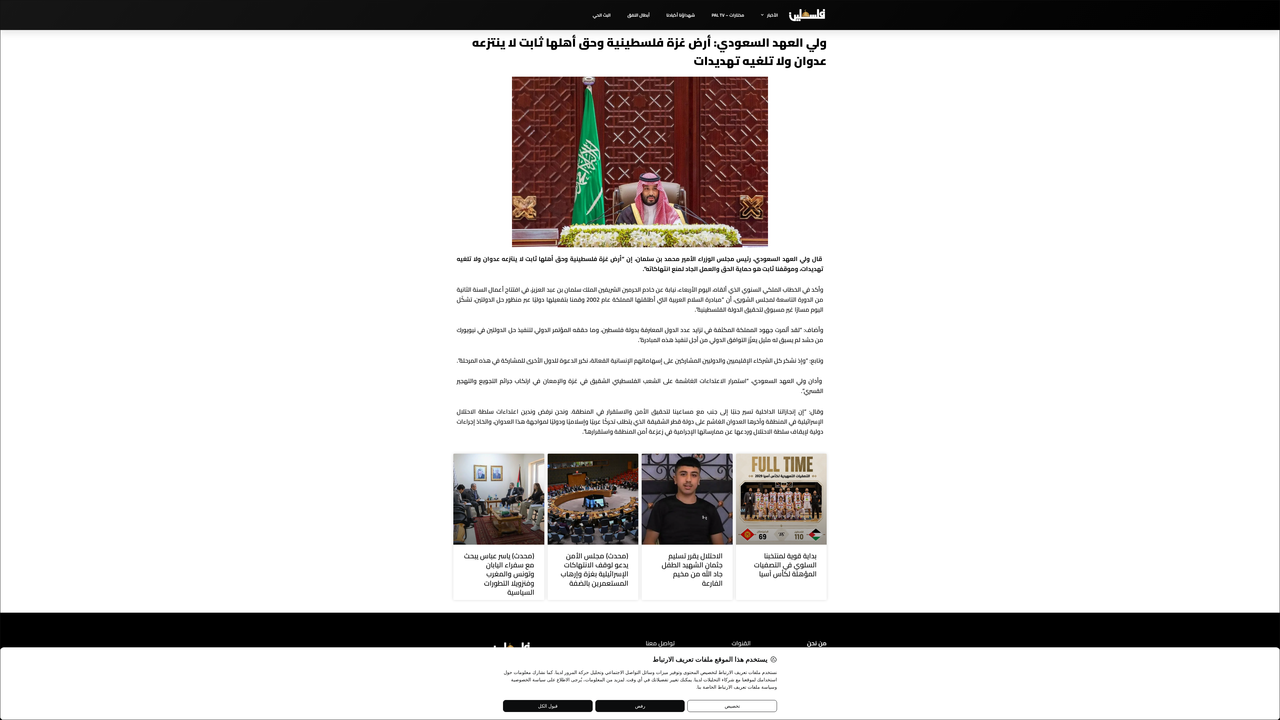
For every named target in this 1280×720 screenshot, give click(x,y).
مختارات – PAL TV (728, 15)
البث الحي (602, 15)
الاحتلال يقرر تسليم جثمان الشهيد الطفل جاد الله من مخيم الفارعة (692, 569)
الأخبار (772, 15)
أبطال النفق (638, 15)
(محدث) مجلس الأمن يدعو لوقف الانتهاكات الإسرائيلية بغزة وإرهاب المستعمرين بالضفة (594, 569)
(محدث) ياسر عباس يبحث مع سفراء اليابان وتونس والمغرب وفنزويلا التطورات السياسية (499, 574)
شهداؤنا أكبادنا (680, 15)
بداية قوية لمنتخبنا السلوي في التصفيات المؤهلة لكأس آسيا (785, 565)
